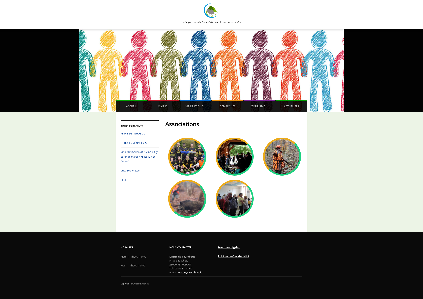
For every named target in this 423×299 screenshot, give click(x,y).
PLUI (123, 180)
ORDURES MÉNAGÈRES (134, 143)
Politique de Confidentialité (233, 256)
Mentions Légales (229, 247)
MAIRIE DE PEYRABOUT (134, 133)
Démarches (227, 106)
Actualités (291, 106)
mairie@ (183, 272)
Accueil (131, 106)
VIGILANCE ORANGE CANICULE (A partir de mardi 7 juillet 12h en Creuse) (139, 157)
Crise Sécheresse (130, 170)
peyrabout (193, 272)
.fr (200, 272)
